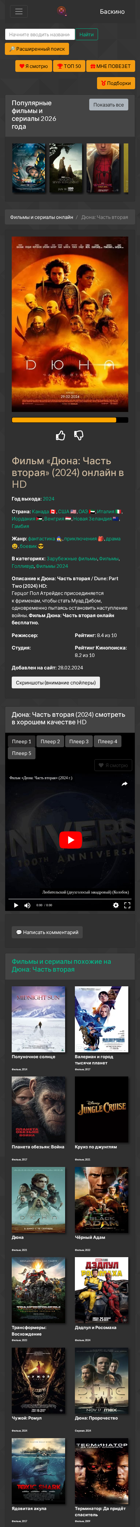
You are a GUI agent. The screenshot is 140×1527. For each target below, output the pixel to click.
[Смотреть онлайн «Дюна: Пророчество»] (101, 1380)
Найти (86, 34)
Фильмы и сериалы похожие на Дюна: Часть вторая (61, 965)
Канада (40, 511)
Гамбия (20, 526)
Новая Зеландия (92, 518)
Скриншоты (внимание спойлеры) (56, 682)
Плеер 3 (79, 741)
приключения (80, 538)
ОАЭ (83, 511)
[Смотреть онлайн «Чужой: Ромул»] (38, 1380)
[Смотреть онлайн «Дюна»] (38, 1199)
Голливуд (23, 566)
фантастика (41, 538)
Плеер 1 (21, 741)
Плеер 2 (50, 741)
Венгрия (54, 518)
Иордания (23, 518)
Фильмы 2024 (52, 566)
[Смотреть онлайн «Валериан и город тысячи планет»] (101, 1018)
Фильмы (109, 558)
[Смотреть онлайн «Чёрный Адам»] (101, 1199)
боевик (28, 546)
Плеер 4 (107, 741)
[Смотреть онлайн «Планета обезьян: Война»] (38, 1109)
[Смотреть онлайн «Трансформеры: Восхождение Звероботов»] (38, 1289)
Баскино (112, 11)
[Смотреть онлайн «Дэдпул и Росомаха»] (101, 1289)
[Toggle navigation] (19, 11)
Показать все (108, 104)
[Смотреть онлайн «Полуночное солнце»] (38, 1018)
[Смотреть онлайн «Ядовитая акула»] (38, 1470)
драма (113, 538)
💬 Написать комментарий (47, 932)
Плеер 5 (21, 753)
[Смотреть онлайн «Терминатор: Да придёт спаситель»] (101, 1470)
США (63, 511)
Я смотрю (116, 765)
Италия (105, 511)
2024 (48, 498)
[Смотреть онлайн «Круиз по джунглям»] (101, 1109)
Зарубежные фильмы (72, 558)
